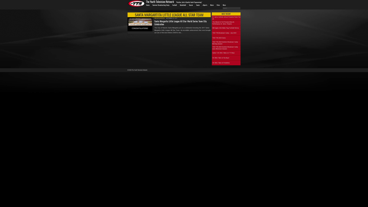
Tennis (198, 5)
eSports (205, 5)
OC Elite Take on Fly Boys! (220, 58)
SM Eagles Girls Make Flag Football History (225, 28)
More (224, 5)
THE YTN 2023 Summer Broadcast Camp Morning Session (225, 43)
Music (212, 5)
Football (174, 5)
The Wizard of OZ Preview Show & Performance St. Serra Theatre (223, 23)
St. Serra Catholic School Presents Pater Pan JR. (226, 18)
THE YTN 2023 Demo (219, 38)
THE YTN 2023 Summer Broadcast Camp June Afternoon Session (225, 48)
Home (148, 5)
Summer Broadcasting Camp (160, 5)
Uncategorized (159, 18)
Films (218, 5)
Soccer (191, 5)
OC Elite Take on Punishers (221, 63)
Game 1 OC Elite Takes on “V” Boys (223, 53)
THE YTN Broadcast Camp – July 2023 (224, 33)
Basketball (183, 5)
